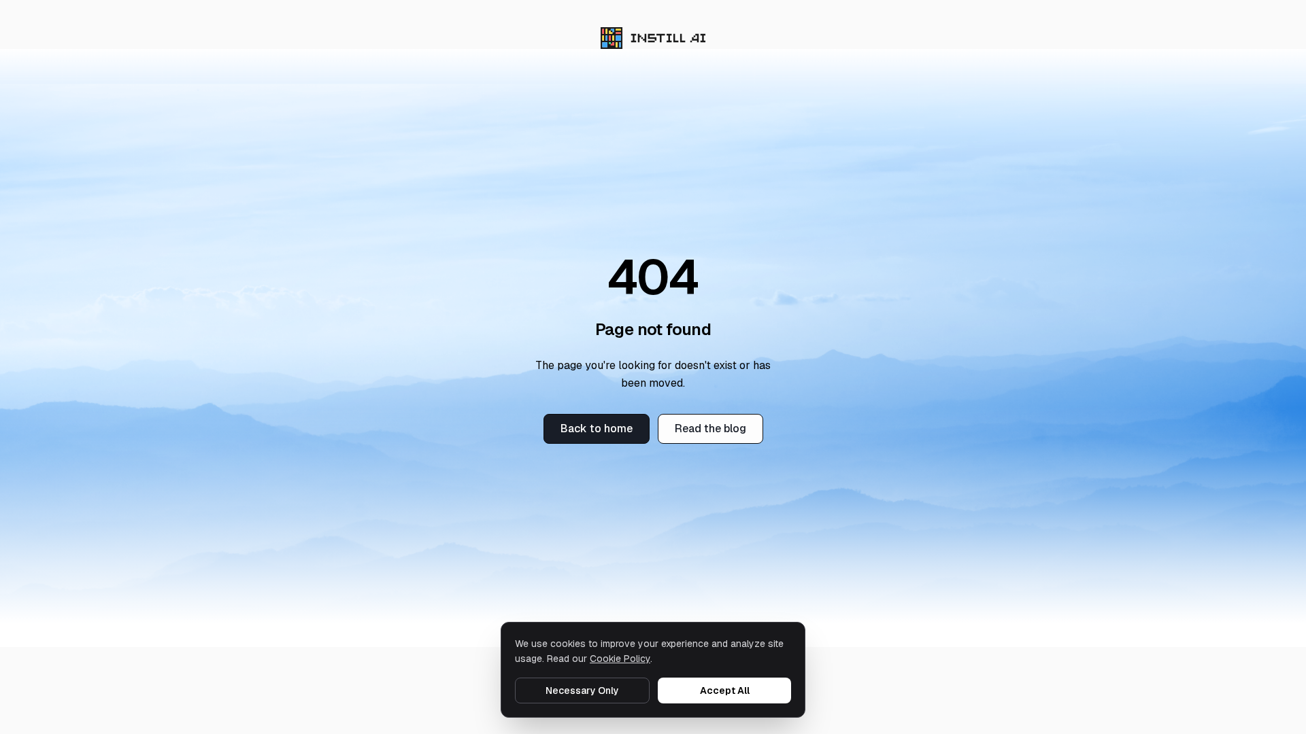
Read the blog (710, 428)
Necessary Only (582, 690)
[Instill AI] (653, 38)
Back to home (596, 428)
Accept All (725, 690)
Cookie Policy (620, 658)
